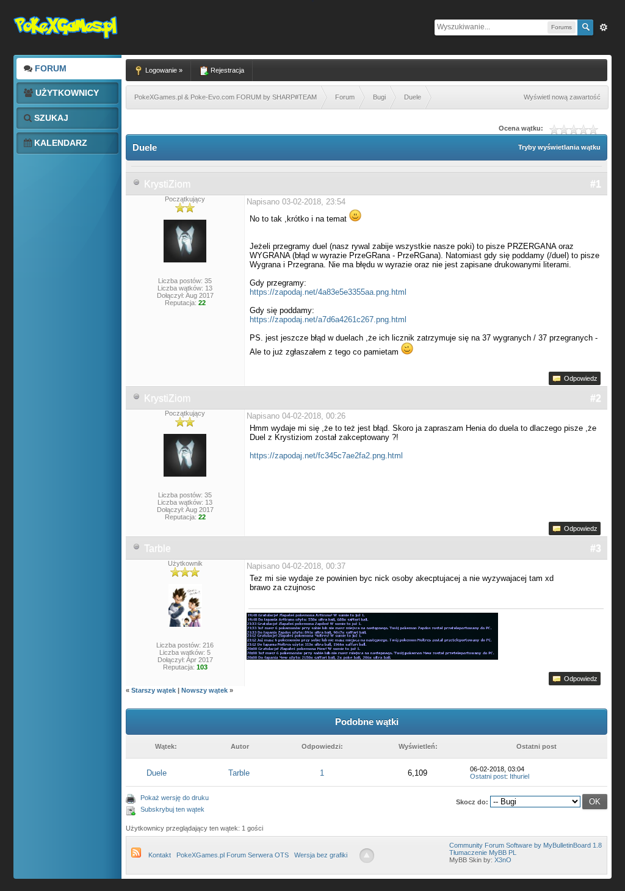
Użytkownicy (66, 93)
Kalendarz (59, 143)
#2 (595, 398)
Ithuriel (519, 776)
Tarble (157, 548)
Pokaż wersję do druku (174, 797)
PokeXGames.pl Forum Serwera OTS (232, 855)
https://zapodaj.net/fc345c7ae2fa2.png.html (326, 455)
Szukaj (50, 118)
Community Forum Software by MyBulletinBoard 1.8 (525, 845)
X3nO (502, 860)
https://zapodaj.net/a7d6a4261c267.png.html (328, 319)
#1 (595, 184)
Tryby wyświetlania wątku (559, 147)
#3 (595, 548)
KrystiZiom (167, 184)
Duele (156, 772)
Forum (49, 68)
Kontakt (159, 855)
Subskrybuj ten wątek (172, 809)
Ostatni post (488, 776)
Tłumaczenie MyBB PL (482, 852)
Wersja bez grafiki (320, 855)
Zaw (604, 27)
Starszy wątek (153, 690)
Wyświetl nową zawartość (562, 97)
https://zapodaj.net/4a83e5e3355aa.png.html (328, 292)
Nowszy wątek (204, 690)
